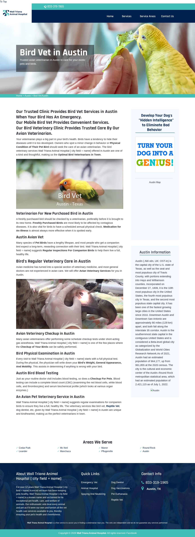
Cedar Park (24, 448)
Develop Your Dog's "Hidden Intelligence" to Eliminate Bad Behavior (155, 123)
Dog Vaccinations (120, 488)
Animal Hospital (89, 488)
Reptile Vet (117, 499)
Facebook (131, 533)
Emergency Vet (89, 482)
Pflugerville (107, 451)
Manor (104, 448)
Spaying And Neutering (93, 494)
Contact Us (167, 16)
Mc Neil (64, 448)
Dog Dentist (117, 482)
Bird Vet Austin (40, 96)
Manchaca (65, 451)
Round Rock (149, 448)
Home (19, 96)
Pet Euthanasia (119, 494)
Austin (28, 96)
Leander (23, 451)
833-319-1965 (55, 6)
